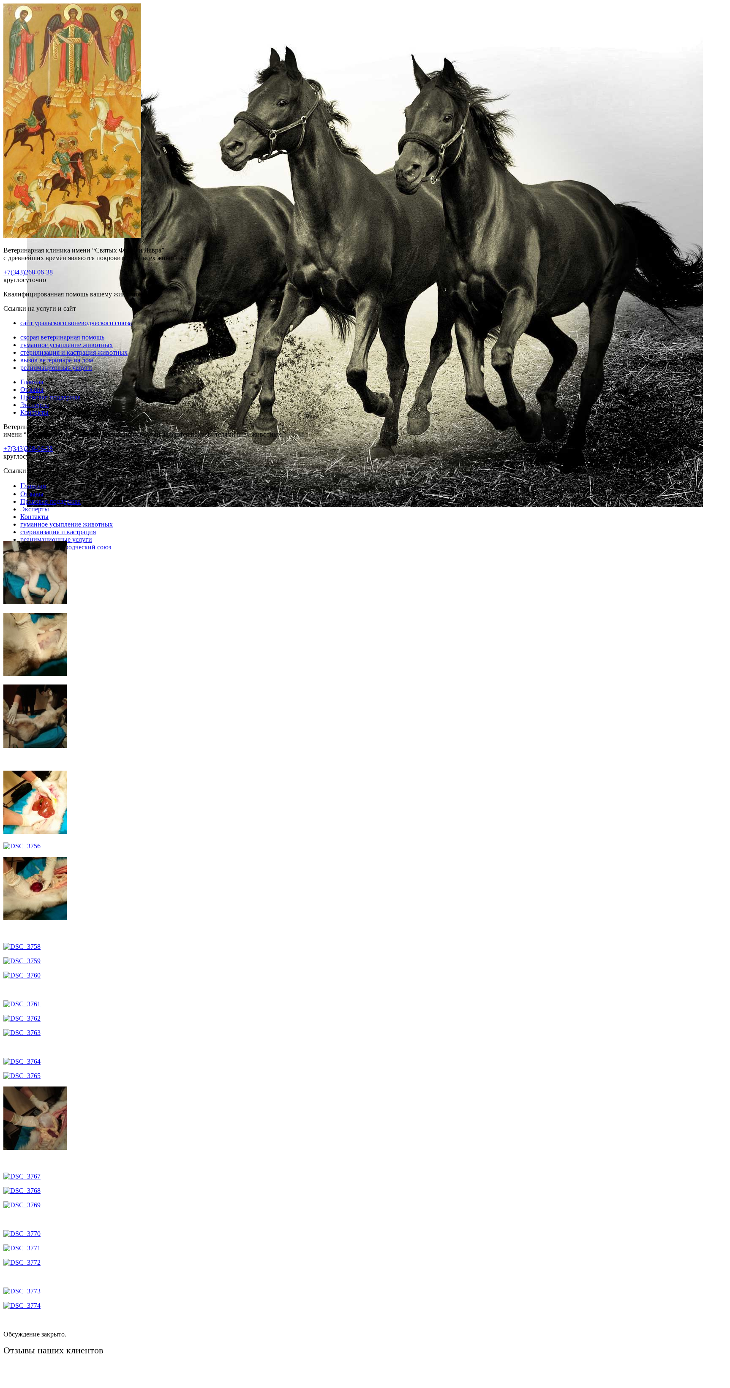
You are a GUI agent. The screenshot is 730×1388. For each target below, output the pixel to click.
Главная (31, 382)
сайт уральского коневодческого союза (76, 322)
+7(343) (28, 272)
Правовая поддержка (50, 397)
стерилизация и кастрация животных (74, 352)
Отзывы (32, 389)
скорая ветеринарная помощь (62, 337)
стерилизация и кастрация (58, 531)
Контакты (34, 412)
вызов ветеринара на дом (56, 360)
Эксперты (34, 404)
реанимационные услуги (56, 367)
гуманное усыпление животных (66, 344)
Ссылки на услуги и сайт (39, 470)
